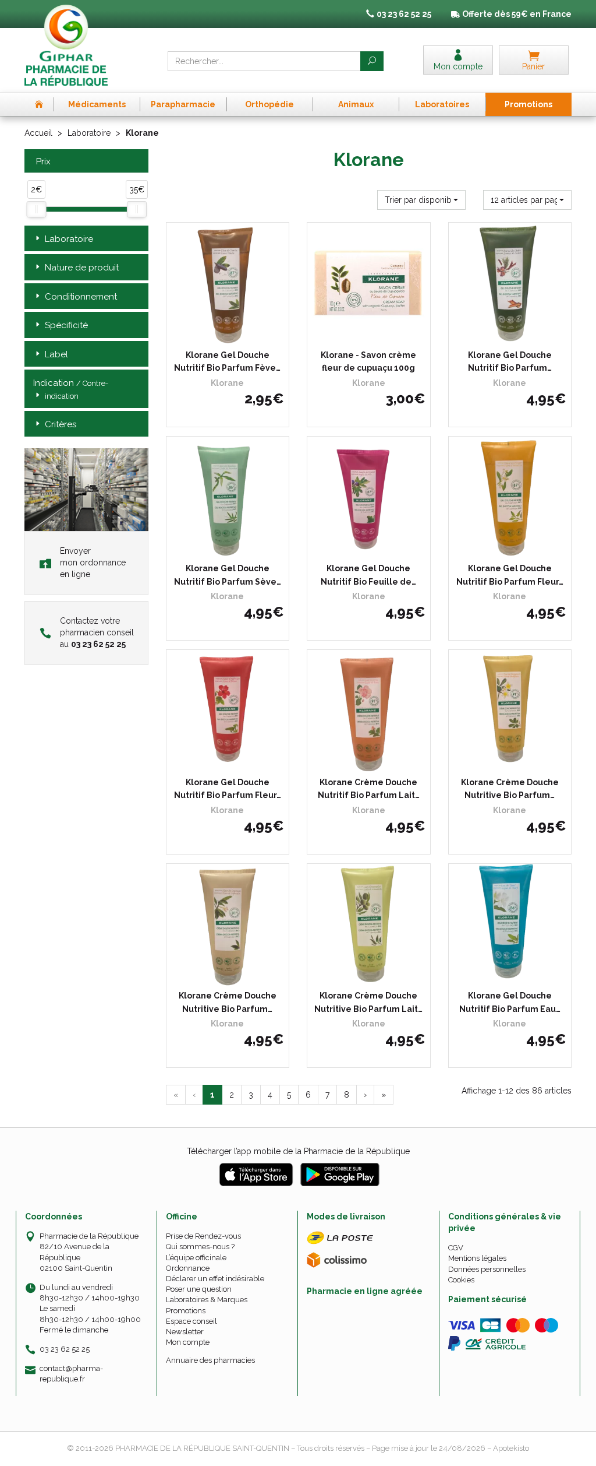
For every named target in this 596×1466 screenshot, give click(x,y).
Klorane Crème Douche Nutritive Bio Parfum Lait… (368, 1002)
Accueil (38, 133)
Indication (70, 389)
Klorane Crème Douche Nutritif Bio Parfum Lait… (369, 789)
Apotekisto (511, 1448)
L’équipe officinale (196, 1257)
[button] (421, 200)
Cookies (461, 1279)
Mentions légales (477, 1258)
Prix (43, 162)
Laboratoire (89, 133)
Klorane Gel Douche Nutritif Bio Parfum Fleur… (509, 575)
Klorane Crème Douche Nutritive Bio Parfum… (510, 789)
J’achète (234, 334)
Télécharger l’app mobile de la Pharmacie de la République (298, 1151)
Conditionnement (81, 296)
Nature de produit (82, 267)
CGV (455, 1247)
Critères (60, 424)
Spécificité (66, 325)
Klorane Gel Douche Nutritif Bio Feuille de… (368, 575)
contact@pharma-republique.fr (71, 1373)
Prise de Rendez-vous (203, 1236)
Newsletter (185, 1331)
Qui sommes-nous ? (200, 1246)
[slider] (36, 209)
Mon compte (188, 1342)
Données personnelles (487, 1269)
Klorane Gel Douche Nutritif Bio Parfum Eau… (509, 1002)
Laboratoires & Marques (206, 1299)
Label (56, 354)
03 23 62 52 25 (65, 1349)
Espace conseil (191, 1321)
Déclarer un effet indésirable (215, 1278)
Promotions (185, 1310)
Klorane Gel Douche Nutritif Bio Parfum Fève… (227, 361)
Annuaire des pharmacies (210, 1360)
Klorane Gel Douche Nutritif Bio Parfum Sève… (227, 575)
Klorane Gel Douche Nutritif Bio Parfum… (510, 361)
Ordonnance (188, 1268)
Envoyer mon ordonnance (93, 562)
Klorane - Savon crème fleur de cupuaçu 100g (368, 361)
